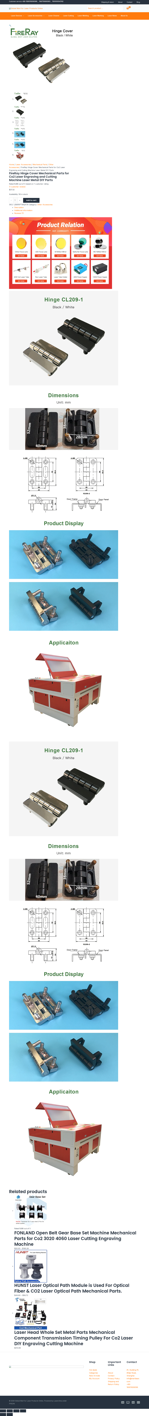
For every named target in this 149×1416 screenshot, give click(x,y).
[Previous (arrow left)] (3, 1414)
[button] (23, 16)
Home (11, 164)
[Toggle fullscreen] (10, 1410)
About (120, 2)
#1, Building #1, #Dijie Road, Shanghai (133, 1373)
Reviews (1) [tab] (19, 213)
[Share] (16, 1410)
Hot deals (93, 1370)
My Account (94, 1378)
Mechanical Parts (40, 164)
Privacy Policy (114, 1378)
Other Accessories (45, 204)
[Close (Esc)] (23, 1410)
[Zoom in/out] (3, 1410)
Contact (129, 2)
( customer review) (17, 187)
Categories (93, 1373)
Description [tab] (19, 207)
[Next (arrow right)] (10, 1414)
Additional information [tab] (23, 210)
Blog (138, 2)
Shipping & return (107, 2)
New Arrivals (94, 1376)
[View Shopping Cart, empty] (127, 8)
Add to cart (31, 200)
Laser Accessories (23, 164)
